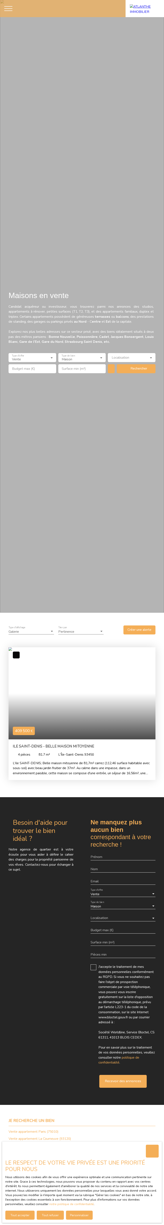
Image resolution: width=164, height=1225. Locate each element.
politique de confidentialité (118, 1060)
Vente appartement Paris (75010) (34, 1131)
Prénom (96, 857)
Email (95, 881)
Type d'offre (18, 355)
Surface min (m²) (74, 369)
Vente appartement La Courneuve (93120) (40, 1138)
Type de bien (68, 355)
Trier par (62, 627)
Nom (94, 869)
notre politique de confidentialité (71, 1204)
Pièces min (99, 955)
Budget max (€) (23, 369)
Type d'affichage (17, 627)
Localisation (120, 358)
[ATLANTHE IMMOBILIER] (145, 8)
